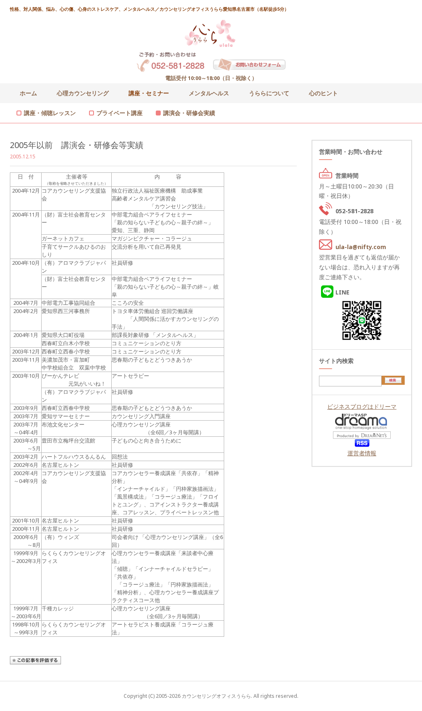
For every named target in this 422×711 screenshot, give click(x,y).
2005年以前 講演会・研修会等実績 (76, 145)
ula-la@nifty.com (360, 247)
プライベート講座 (119, 113)
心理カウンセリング (83, 93)
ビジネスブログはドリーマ (361, 406)
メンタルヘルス (209, 93)
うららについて (269, 93)
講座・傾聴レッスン (50, 113)
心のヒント (323, 93)
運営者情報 (361, 453)
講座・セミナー (149, 93)
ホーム (28, 93)
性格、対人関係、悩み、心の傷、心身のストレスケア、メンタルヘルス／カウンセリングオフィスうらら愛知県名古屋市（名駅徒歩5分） (149, 9)
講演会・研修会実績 (189, 113)
